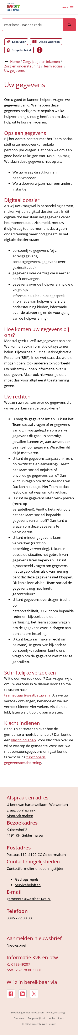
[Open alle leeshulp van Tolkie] (39, 50)
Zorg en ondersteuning (22, 66)
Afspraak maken (20, 815)
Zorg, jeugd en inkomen (41, 61)
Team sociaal (53, 66)
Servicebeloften (28, 884)
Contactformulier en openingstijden (35, 868)
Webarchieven (56, 1018)
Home (15, 61)
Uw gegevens (14, 70)
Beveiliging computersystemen (27, 1012)
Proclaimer (19, 1018)
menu (65, 7)
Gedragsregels (26, 879)
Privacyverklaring (55, 1012)
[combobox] (32, 24)
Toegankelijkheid (37, 1018)
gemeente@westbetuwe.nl (29, 898)
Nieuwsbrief (16, 945)
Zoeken (69, 24)
